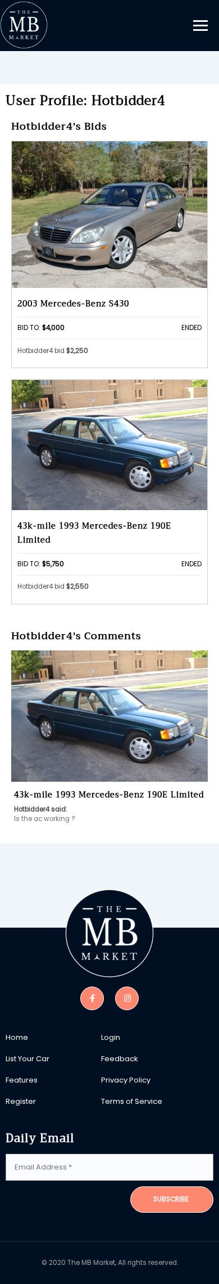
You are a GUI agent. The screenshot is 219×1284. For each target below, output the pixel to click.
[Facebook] (92, 997)
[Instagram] (127, 997)
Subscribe (171, 1199)
